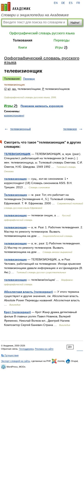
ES (71, 3)
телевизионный (20, 129)
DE (63, 3)
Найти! (75, 22)
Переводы (62, 40)
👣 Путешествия (10, 355)
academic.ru (15, 6)
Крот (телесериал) (17, 312)
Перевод (29, 78)
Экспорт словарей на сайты (15, 361)
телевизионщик (15, 178)
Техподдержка (26, 349)
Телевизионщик (15, 194)
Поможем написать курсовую (42, 106)
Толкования (22, 40)
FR (78, 3)
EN (55, 3)
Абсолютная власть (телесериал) (28, 291)
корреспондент (14, 115)
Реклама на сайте (44, 349)
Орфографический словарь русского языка (42, 33)
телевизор (70, 129)
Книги (22, 47)
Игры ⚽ (61, 47)
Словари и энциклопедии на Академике (35, 15)
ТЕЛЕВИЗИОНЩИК (17, 154)
